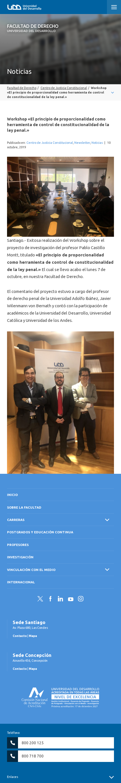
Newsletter (82, 142)
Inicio (12, 495)
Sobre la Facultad (24, 507)
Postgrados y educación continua (40, 532)
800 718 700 (33, 756)
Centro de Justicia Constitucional (49, 142)
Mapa (33, 636)
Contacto (20, 636)
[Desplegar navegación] (60, 92)
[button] (114, 7)
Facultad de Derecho (33, 28)
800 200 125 (33, 743)
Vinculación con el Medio (31, 570)
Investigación (20, 557)
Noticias (97, 142)
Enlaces (12, 777)
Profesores (18, 545)
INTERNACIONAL (21, 582)
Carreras (15, 520)
